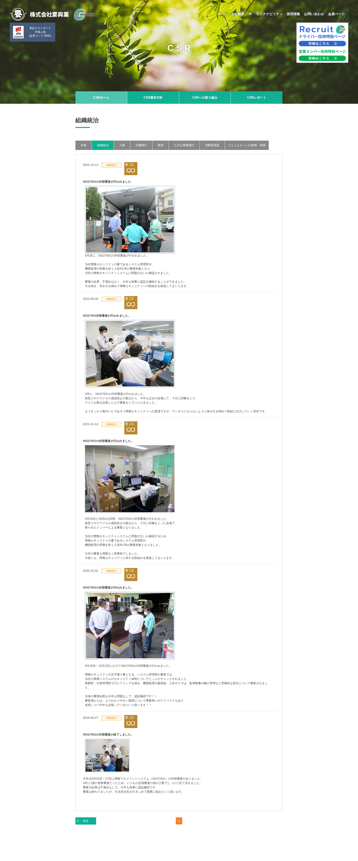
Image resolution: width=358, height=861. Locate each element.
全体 (83, 145)
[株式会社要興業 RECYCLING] (52, 14)
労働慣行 (141, 145)
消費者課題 (212, 145)
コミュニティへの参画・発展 (247, 145)
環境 (160, 145)
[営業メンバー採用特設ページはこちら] (322, 55)
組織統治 (103, 145)
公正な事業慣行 (184, 145)
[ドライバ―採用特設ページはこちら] (322, 35)
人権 (122, 145)
